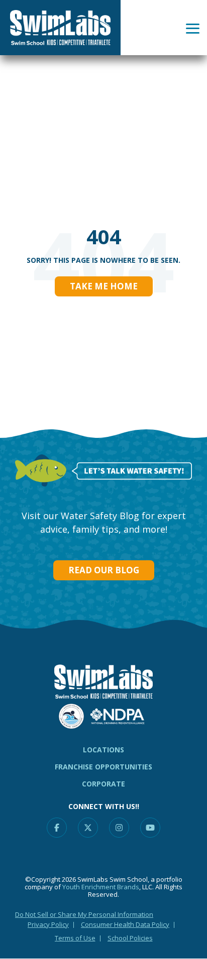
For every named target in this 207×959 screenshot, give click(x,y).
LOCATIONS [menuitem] (103, 749)
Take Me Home (104, 286)
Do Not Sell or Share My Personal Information (84, 914)
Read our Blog (103, 570)
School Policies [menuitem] (130, 937)
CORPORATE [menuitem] (103, 783)
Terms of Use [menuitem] (75, 937)
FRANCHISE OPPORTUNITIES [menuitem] (103, 766)
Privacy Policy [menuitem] (48, 924)
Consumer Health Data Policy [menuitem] (125, 924)
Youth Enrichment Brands (100, 886)
